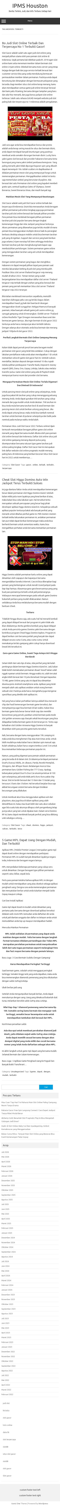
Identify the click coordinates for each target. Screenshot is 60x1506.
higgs (42, 825)
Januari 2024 (6, 1290)
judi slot (6, 1403)
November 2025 (8, 1185)
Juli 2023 (5, 1318)
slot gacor (7, 1418)
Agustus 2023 (7, 1314)
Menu (30, 21)
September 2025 (8, 1195)
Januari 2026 (6, 1176)
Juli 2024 (5, 1261)
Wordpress (43, 1503)
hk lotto (6, 1410)
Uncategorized (17, 1071)
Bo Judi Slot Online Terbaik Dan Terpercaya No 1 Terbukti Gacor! (23, 44)
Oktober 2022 (7, 1361)
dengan (47, 1071)
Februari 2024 (7, 1285)
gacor (28, 465)
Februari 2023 (7, 1342)
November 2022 (8, 1356)
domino (35, 825)
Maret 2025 (6, 1223)
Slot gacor (7, 1476)
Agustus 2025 (7, 1200)
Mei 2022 (5, 1380)
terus (20, 829)
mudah (5, 1075)
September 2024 (8, 1252)
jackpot (49, 825)
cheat (28, 825)
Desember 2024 (8, 1238)
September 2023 (8, 1309)
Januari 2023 (6, 1347)
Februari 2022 (7, 1394)
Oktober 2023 (7, 1304)
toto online (7, 1425)
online (35, 465)
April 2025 (5, 1219)
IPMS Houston (30, 5)
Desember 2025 (8, 1180)
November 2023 (8, 1299)
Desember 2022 (8, 1352)
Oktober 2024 (7, 1247)
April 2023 (5, 1333)
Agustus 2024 (7, 1257)
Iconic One (16, 1503)
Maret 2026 (6, 1166)
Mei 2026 (5, 1157)
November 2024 (8, 1242)
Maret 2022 (6, 1390)
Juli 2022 (5, 1375)
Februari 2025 (7, 1228)
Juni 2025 (5, 1209)
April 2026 (5, 1162)
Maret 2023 (6, 1337)
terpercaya (7, 468)
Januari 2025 (6, 1233)
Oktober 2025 (7, 1190)
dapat (39, 1071)
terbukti (50, 465)
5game (33, 1071)
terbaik (42, 465)
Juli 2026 (5, 1152)
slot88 (5, 1447)
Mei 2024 (5, 1271)
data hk (6, 1432)
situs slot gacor (9, 1454)
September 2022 (8, 1366)
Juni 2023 (5, 1323)
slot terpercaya (9, 1439)
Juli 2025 (5, 1204)
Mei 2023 (5, 1328)
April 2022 (5, 1385)
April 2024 (5, 1276)
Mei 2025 (5, 1214)
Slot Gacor (15, 465)
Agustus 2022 (7, 1371)
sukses (5, 829)
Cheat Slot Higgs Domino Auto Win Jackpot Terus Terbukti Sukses (25, 481)
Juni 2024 (5, 1266)
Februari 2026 (7, 1171)
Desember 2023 (8, 1295)
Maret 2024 (6, 1280)
